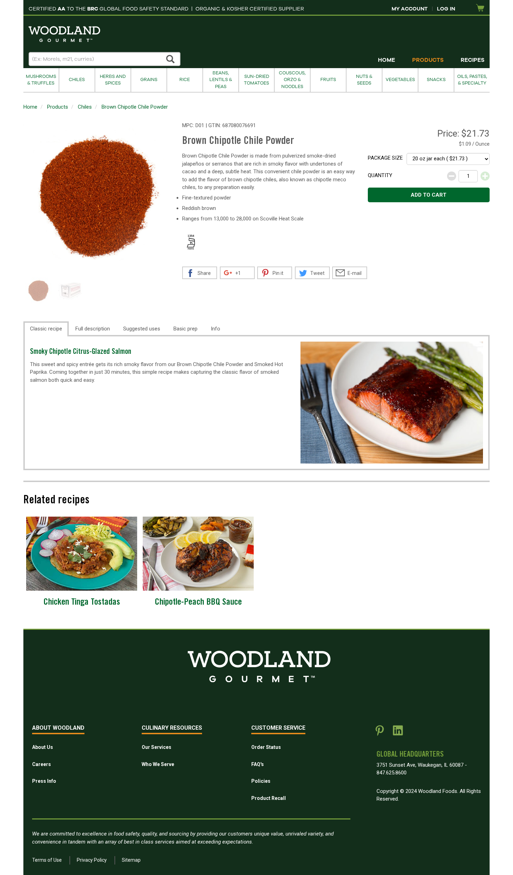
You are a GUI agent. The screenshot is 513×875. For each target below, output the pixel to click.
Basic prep (185, 329)
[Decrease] (451, 176)
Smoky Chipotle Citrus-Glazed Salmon (80, 352)
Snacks (436, 79)
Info (215, 329)
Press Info (44, 781)
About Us (42, 747)
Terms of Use (47, 860)
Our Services (156, 747)
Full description (92, 329)
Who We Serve (158, 764)
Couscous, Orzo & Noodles (292, 80)
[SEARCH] (170, 59)
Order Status (266, 747)
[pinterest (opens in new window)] (380, 733)
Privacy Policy (92, 860)
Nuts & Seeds (364, 79)
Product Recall (268, 798)
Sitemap (131, 860)
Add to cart (428, 195)
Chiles (77, 79)
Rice (184, 79)
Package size (385, 158)
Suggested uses (141, 329)
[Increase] (485, 176)
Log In (446, 8)
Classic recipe (46, 329)
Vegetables (400, 79)
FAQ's (257, 764)
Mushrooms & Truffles (41, 79)
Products (428, 60)
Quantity (380, 175)
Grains (148, 79)
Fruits (328, 79)
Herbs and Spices (113, 79)
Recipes (472, 60)
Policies (260, 781)
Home (386, 60)
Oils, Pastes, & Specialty (472, 79)
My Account (410, 8)
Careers (41, 764)
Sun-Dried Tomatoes (256, 79)
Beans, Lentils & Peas (220, 80)
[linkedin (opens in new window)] (398, 733)
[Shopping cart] (480, 8)
